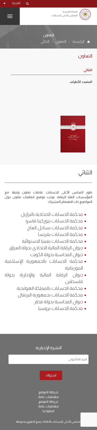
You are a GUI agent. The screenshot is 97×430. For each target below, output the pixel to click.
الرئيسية (78, 41)
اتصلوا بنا (48, 411)
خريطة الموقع (48, 392)
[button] (12, 3)
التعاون (61, 41)
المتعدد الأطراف (81, 82)
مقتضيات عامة (48, 397)
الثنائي (45, 41)
